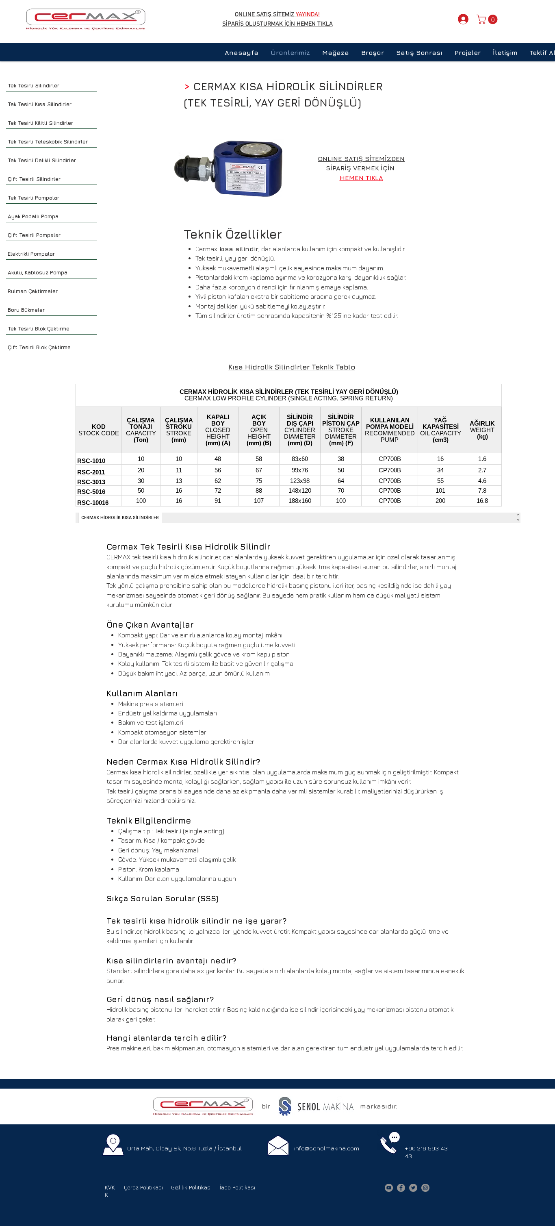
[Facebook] (401, 1188)
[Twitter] (413, 1188)
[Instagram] (425, 1188)
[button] (488, 19)
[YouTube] (389, 1188)
